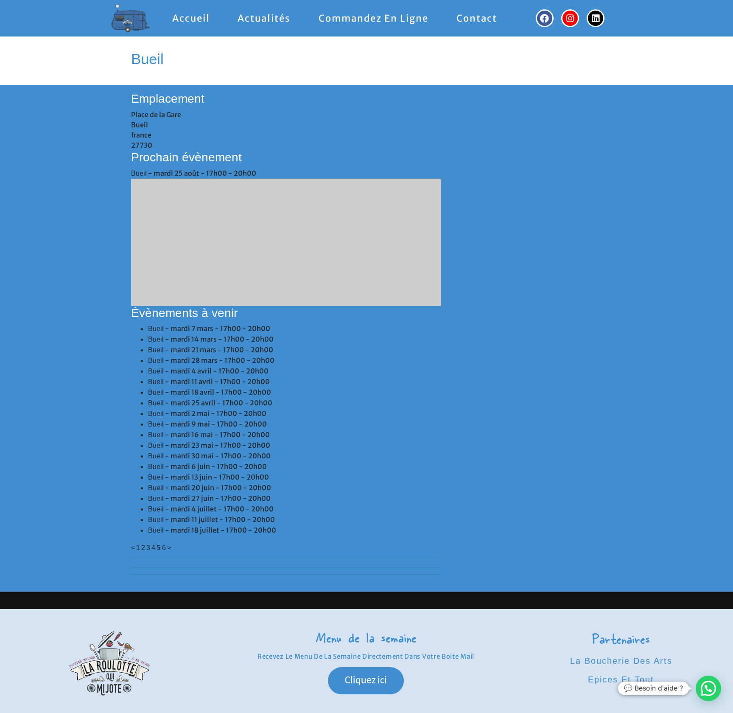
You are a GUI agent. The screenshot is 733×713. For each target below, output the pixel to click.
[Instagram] (570, 18)
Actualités (264, 18)
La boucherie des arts (621, 660)
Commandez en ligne (373, 18)
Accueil (191, 18)
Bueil (139, 173)
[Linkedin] (595, 18)
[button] (708, 688)
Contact (476, 18)
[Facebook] (545, 18)
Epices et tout (621, 679)
